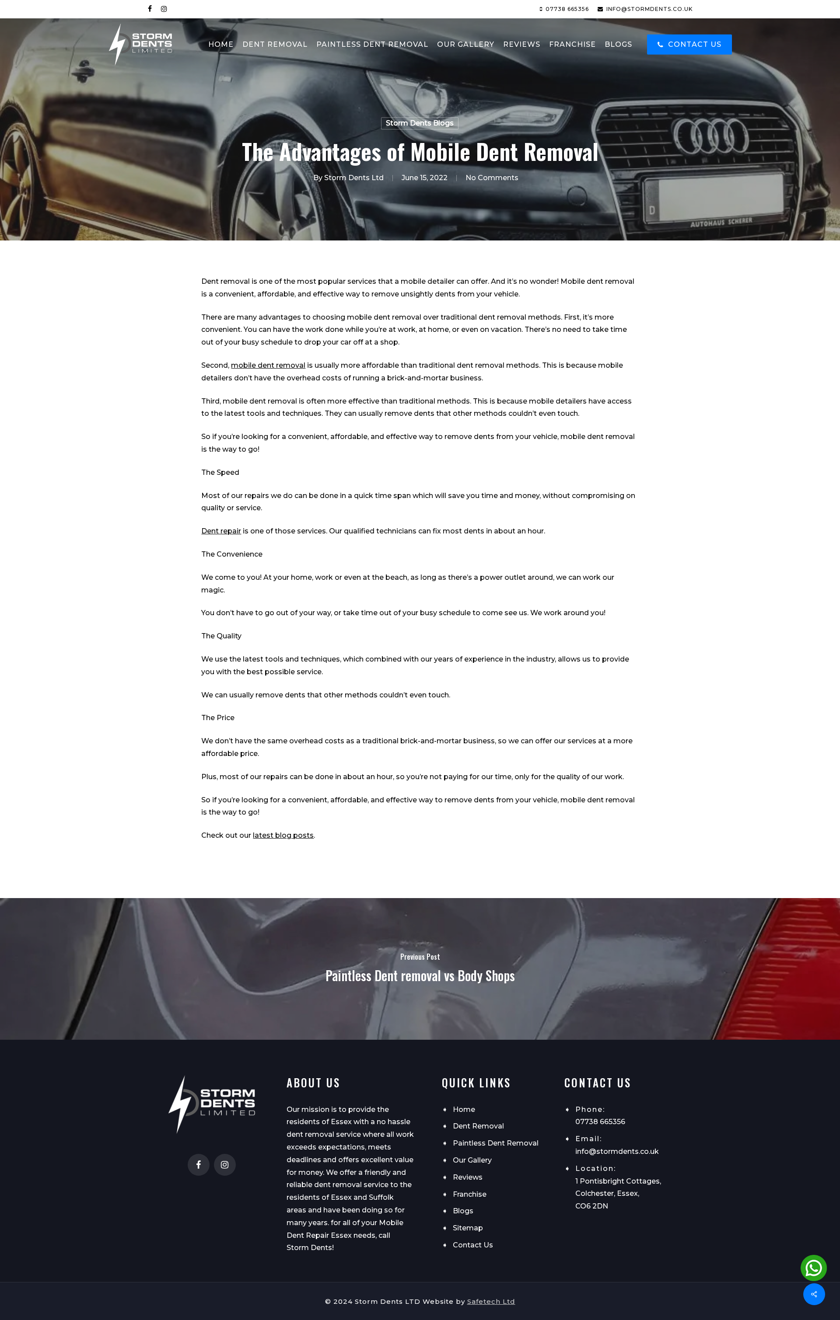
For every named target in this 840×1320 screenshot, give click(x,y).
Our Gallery (472, 1160)
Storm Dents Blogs (420, 123)
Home (464, 1109)
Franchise (469, 1194)
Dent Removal (478, 1126)
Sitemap (468, 1228)
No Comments (492, 178)
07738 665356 (600, 1122)
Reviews (468, 1177)
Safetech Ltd (491, 1301)
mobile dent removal (268, 365)
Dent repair (221, 531)
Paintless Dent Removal (496, 1143)
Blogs (463, 1211)
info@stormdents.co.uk (617, 1151)
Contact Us (473, 1245)
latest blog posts (283, 835)
